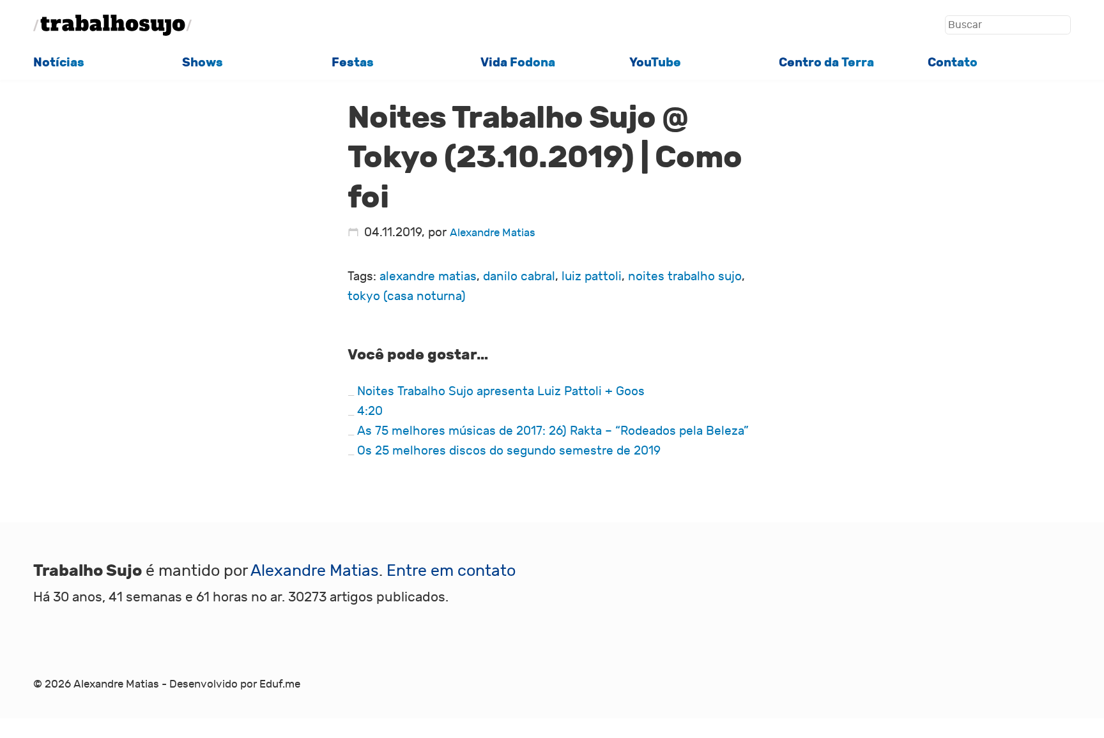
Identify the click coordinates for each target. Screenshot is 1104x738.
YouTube (655, 62)
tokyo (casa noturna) (407, 296)
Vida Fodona (517, 62)
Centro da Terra (826, 62)
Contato (952, 62)
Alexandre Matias (492, 233)
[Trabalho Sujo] (112, 25)
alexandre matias (428, 276)
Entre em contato (451, 571)
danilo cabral (519, 276)
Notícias (58, 62)
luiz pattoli (592, 276)
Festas (353, 62)
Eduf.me (279, 684)
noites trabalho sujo (685, 276)
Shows (202, 62)
